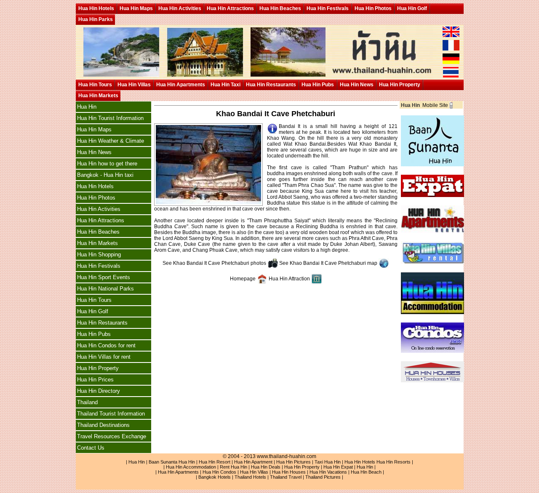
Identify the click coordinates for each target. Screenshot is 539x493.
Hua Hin (86, 107)
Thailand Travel (286, 477)
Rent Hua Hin (233, 466)
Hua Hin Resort (214, 461)
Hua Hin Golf (412, 8)
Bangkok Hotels (214, 477)
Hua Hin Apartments (180, 85)
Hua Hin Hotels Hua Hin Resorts (377, 461)
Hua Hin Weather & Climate (110, 141)
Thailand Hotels (250, 477)
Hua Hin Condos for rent (106, 345)
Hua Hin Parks (95, 19)
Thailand (87, 402)
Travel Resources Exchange (111, 436)
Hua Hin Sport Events (103, 277)
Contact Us (90, 448)
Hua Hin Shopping (99, 254)
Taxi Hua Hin (328, 461)
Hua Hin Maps (136, 8)
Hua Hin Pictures (293, 461)
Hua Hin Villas (134, 85)
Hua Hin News (357, 85)
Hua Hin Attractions (230, 8)
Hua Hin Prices (95, 379)
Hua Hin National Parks (105, 288)
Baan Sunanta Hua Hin (172, 461)
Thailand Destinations (103, 425)
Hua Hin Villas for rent (104, 357)
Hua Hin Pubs (318, 85)
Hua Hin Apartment (253, 461)
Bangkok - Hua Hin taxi (105, 175)
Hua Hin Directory (98, 391)
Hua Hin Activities (179, 8)
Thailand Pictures (323, 477)
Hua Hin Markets (98, 96)
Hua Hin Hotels (96, 8)
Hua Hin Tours (95, 85)
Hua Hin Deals (265, 466)
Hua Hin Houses (289, 471)
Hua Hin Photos (373, 8)
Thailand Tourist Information (111, 413)
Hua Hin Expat (338, 466)
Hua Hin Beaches (280, 8)
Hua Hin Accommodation (191, 466)
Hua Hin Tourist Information (110, 118)
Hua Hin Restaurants (271, 85)
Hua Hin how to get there (107, 163)
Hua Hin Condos (219, 471)
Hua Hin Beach (366, 471)
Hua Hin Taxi (225, 85)
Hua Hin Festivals (328, 8)
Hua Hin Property (399, 85)
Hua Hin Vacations (328, 471)
